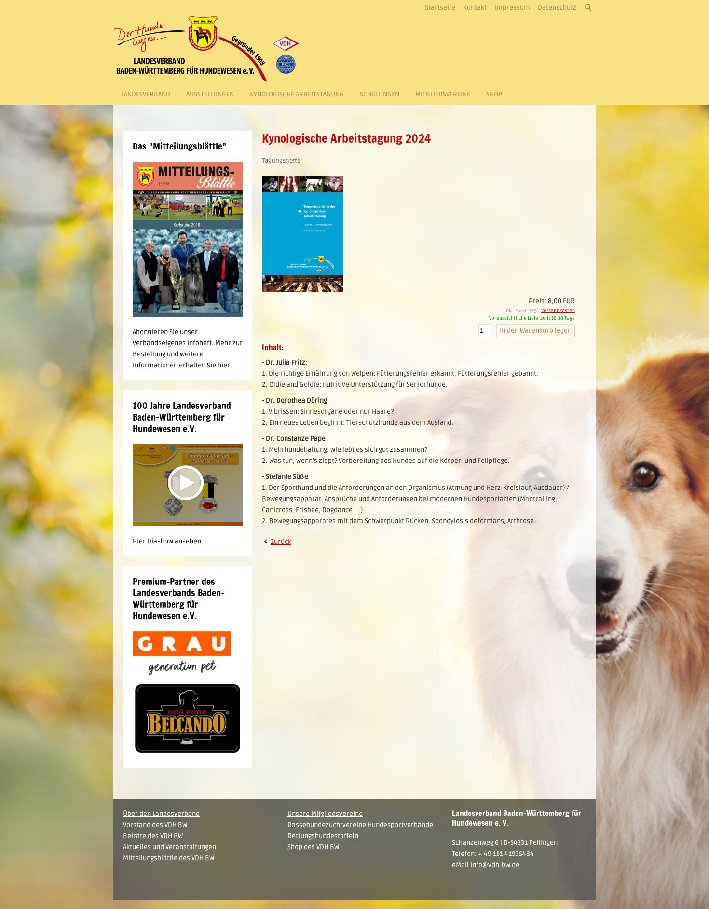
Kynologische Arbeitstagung (297, 94)
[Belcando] (188, 719)
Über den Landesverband (161, 814)
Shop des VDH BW (313, 847)
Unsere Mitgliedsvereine (325, 814)
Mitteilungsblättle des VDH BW (168, 858)
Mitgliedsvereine (442, 94)
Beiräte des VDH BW (153, 836)
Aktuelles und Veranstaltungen (169, 847)
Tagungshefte (281, 160)
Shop (494, 94)
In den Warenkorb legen (536, 330)
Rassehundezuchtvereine (326, 825)
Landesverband (145, 94)
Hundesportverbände (400, 825)
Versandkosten (558, 310)
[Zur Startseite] (209, 48)
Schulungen (379, 94)
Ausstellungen (210, 94)
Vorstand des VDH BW (155, 825)
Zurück (281, 542)
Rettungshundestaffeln (322, 836)
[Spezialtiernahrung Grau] (182, 653)
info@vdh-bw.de (494, 865)
